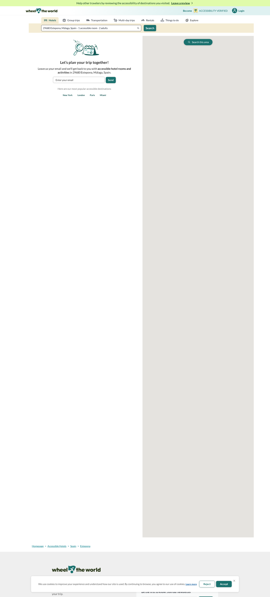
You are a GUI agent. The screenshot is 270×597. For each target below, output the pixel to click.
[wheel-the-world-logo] (41, 10)
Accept (224, 583)
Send (111, 79)
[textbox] (91, 28)
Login (241, 10)
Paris (92, 95)
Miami (103, 95)
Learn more (191, 584)
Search (150, 28)
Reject (207, 583)
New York (67, 95)
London (81, 95)
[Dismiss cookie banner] (234, 580)
